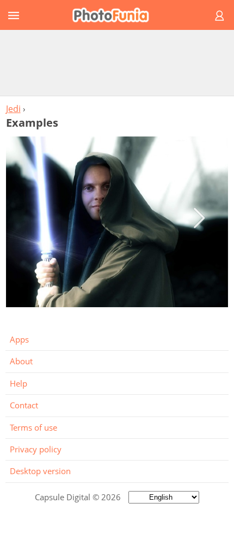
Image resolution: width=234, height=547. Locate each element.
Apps (19, 339)
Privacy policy (35, 449)
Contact (24, 405)
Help (18, 383)
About (21, 361)
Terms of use (33, 427)
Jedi (13, 109)
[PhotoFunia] (115, 15)
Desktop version (40, 470)
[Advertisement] (117, 62)
